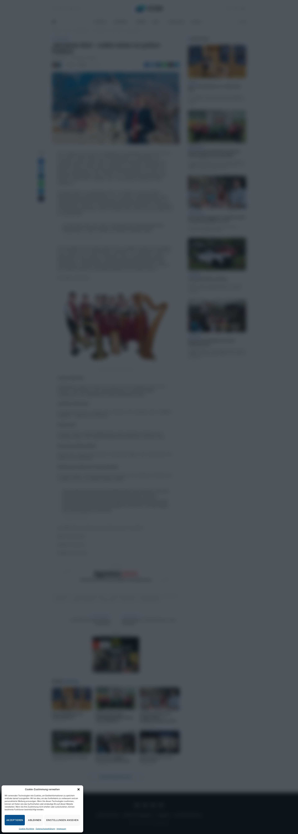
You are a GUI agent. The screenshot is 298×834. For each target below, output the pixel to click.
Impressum (61, 828)
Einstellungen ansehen (62, 820)
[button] (78, 789)
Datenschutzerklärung (45, 828)
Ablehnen (34, 820)
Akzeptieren (14, 820)
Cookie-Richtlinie (26, 828)
